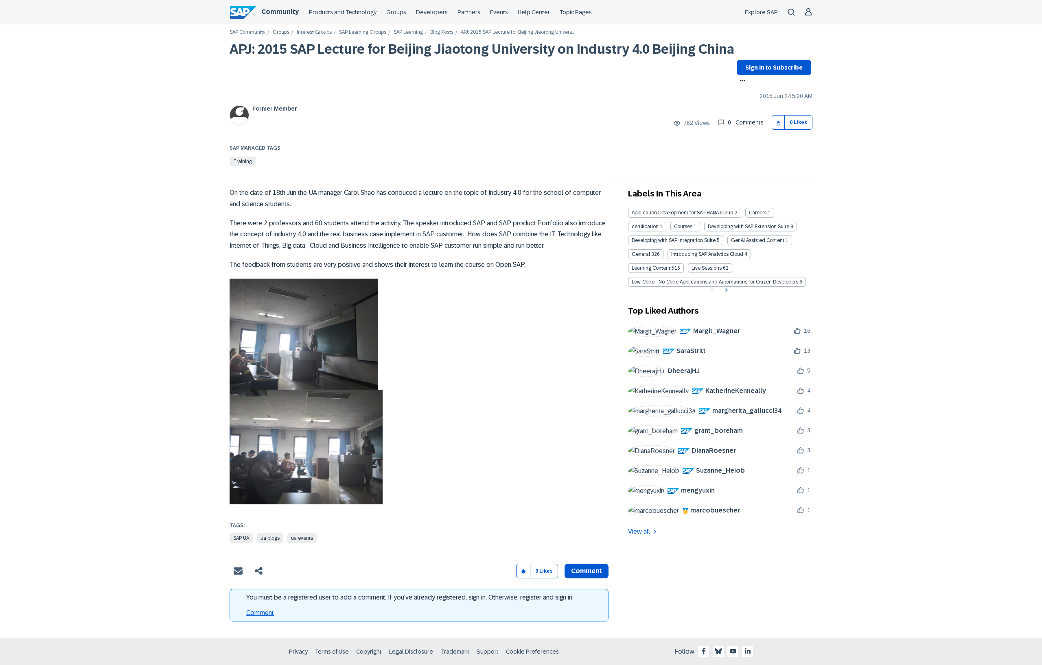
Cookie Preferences (532, 651)
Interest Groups (314, 32)
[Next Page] (725, 290)
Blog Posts (441, 32)
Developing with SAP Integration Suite (674, 240)
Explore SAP (761, 12)
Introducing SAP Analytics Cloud (707, 254)
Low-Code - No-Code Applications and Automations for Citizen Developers (715, 282)
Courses (683, 226)
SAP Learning (408, 32)
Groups (396, 12)
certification (645, 226)
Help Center (534, 12)
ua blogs (270, 538)
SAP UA (241, 538)
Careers (757, 213)
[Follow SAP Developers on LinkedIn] (747, 651)
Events (499, 12)
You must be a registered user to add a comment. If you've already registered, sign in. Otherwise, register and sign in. (410, 597)
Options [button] (741, 81)
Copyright (369, 651)
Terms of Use (332, 651)
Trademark (454, 651)
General (641, 254)
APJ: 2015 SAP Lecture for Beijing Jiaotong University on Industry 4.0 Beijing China (482, 49)
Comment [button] (586, 570)
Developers (432, 12)
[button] (778, 123)
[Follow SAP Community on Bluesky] (718, 651)
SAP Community (247, 32)
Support (488, 651)
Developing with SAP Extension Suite (748, 226)
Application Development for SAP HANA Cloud (682, 213)
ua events (302, 538)
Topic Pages (576, 12)
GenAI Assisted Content (757, 240)
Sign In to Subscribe (774, 67)
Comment (260, 612)
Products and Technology (343, 12)
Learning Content (651, 268)
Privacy (298, 651)
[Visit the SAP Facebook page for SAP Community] (704, 651)
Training (242, 161)
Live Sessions (707, 268)
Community (280, 11)
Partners (469, 12)
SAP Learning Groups (362, 32)
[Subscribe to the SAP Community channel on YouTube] (733, 651)
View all (639, 531)
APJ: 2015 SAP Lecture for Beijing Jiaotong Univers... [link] (517, 32)
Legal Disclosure (411, 651)
